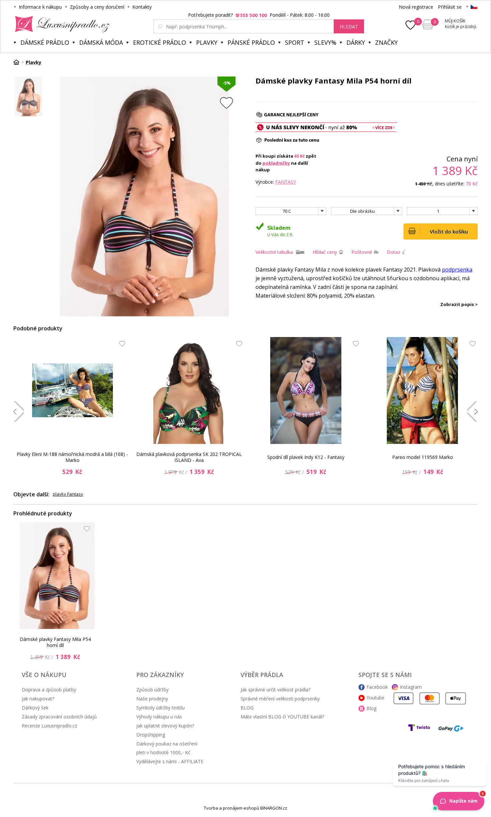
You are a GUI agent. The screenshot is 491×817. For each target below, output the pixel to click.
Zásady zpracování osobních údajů (59, 716)
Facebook (377, 687)
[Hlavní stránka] (18, 62)
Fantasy (285, 182)
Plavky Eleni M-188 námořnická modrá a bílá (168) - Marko (72, 457)
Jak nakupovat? (38, 698)
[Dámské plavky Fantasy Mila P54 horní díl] (57, 575)
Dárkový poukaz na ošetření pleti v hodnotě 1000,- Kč (166, 748)
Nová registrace (416, 7)
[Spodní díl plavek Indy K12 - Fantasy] (306, 390)
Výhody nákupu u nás (159, 716)
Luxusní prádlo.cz (60, 24)
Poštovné (361, 252)
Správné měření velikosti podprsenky (280, 698)
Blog (371, 708)
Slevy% (325, 42)
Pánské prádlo (251, 42)
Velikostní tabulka (274, 252)
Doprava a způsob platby (49, 689)
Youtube (375, 697)
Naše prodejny (152, 698)
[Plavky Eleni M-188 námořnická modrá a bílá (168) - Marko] (72, 390)
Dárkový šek (35, 707)
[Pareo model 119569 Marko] (422, 390)
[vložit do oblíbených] (226, 102)
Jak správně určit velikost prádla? (275, 689)
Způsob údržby (152, 689)
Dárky (355, 42)
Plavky (206, 42)
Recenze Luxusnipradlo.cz (49, 725)
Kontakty (142, 7)
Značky (386, 42)
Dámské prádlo (44, 42)
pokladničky (276, 163)
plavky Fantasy (68, 494)
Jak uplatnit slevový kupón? (165, 725)
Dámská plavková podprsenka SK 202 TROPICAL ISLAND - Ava (189, 457)
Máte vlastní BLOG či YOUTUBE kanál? (282, 716)
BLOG (247, 707)
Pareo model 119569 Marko (422, 457)
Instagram (411, 687)
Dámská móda (101, 42)
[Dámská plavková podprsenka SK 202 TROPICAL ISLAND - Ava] (189, 390)
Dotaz (393, 252)
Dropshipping (150, 734)
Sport (294, 42)
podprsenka (457, 269)
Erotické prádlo (159, 42)
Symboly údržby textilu (160, 707)
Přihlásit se (450, 7)
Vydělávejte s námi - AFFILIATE (169, 761)
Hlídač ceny (325, 252)
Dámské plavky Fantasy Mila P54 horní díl (55, 642)
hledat (349, 26)
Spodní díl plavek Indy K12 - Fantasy (305, 457)
